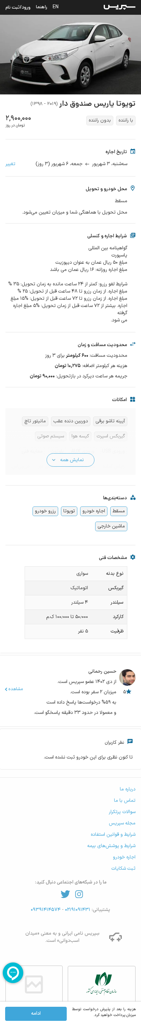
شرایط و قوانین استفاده (113, 834)
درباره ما (128, 789)
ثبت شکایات (123, 868)
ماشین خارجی (111, 526)
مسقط (119, 511)
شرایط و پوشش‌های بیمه (111, 846)
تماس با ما (125, 800)
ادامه (36, 1013)
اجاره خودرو (93, 511)
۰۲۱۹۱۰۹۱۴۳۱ (77, 909)
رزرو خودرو (45, 511)
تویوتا (69, 511)
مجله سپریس (122, 823)
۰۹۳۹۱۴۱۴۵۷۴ (46, 909)
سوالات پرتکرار (122, 812)
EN (56, 6)
